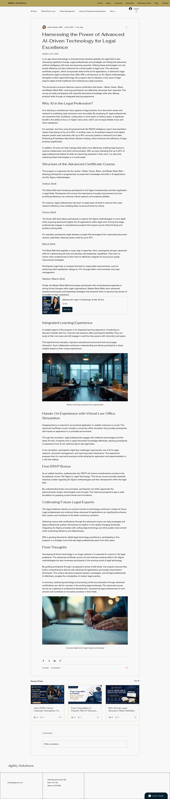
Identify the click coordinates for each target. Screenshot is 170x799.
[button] (136, 11)
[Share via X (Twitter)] (49, 661)
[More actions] (126, 27)
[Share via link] (60, 661)
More (112, 11)
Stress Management (67, 11)
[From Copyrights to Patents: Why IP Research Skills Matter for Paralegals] (85, 694)
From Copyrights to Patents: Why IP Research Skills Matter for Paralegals (85, 709)
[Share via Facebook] (43, 661)
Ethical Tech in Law (48, 11)
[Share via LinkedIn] (55, 661)
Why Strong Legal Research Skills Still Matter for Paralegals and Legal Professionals (122, 709)
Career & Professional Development (92, 11)
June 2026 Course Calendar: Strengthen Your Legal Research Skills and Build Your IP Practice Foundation (47, 709)
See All (136, 681)
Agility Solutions (21, 766)
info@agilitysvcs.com (15, 782)
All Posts (34, 11)
